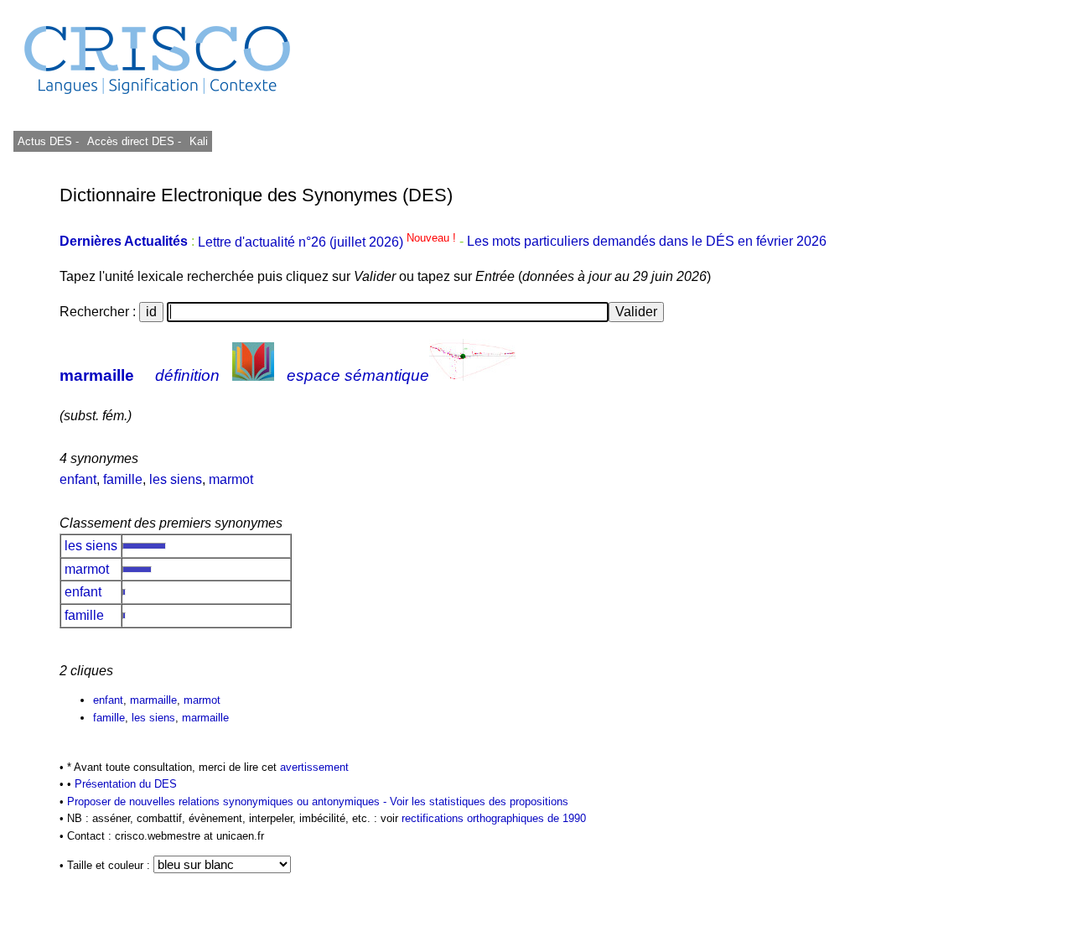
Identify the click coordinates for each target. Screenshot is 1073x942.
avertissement (314, 767)
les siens (175, 479)
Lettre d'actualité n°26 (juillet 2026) (328, 242)
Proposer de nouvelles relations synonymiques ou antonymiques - (228, 801)
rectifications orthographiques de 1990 (494, 818)
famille (123, 479)
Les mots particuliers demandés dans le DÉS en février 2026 (647, 242)
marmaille (97, 375)
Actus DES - (48, 141)
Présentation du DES (126, 784)
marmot (231, 479)
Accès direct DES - (134, 141)
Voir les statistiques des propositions (479, 801)
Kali (198, 141)
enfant (78, 479)
